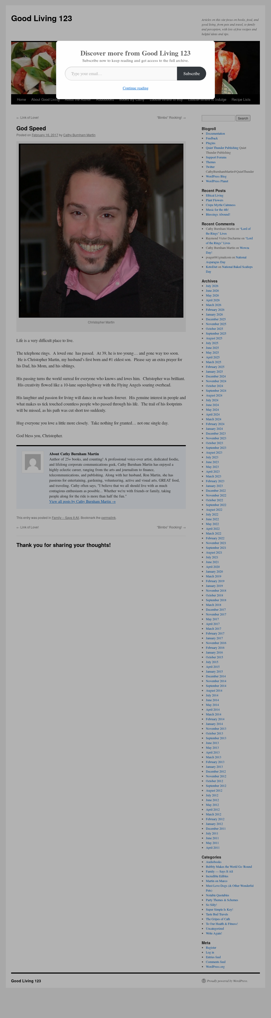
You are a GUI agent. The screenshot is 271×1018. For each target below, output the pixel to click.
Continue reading (135, 87)
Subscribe (191, 73)
